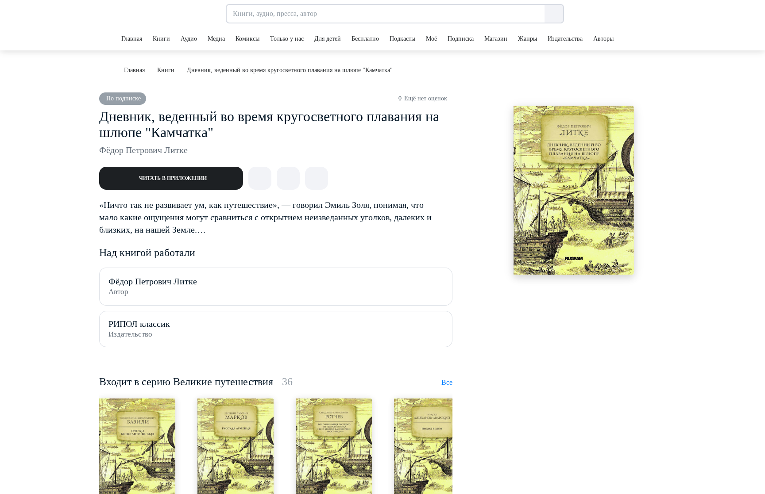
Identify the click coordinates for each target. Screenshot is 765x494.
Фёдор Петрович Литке (143, 150)
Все (446, 382)
